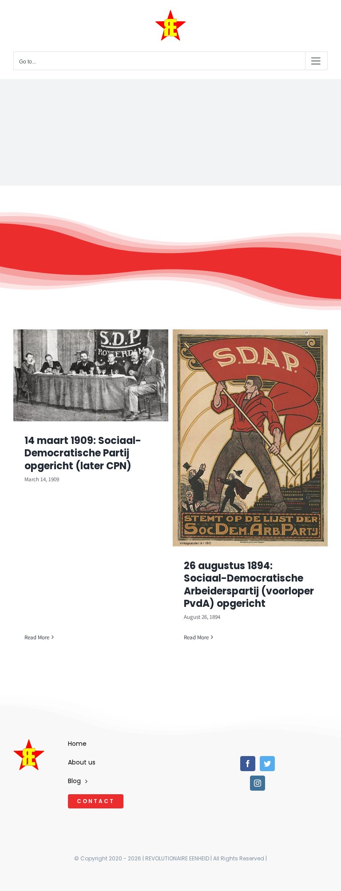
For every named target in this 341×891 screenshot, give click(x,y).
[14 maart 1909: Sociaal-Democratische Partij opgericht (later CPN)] (90, 375)
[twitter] (267, 763)
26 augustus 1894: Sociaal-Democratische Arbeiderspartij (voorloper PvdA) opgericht (249, 585)
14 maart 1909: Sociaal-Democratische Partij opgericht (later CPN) (82, 453)
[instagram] (257, 783)
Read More (36, 637)
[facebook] (247, 763)
